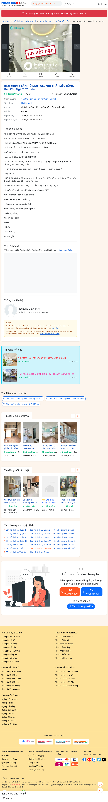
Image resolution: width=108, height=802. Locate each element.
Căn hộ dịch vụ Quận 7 (16, 537)
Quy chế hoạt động (9, 759)
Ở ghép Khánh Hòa (9, 724)
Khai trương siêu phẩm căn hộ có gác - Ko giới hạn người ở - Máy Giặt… (11, 447)
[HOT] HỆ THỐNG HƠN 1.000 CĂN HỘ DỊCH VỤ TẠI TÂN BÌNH (68, 447)
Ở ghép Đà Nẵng (8, 706)
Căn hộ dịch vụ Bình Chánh (39, 552)
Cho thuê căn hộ (10, 667)
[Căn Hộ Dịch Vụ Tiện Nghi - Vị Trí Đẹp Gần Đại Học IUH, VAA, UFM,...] (50, 432)
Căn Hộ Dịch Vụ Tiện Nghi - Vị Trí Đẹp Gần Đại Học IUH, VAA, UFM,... (49, 447)
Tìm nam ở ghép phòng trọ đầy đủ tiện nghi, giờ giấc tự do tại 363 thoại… (68, 501)
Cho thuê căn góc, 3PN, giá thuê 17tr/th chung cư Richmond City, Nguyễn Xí (12, 501)
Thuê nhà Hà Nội (62, 640)
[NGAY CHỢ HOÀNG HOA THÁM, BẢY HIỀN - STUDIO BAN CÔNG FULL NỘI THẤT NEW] (31, 432)
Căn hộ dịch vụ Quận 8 (40, 537)
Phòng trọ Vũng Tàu (9, 658)
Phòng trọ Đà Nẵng (9, 644)
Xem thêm (54, 328)
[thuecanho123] (63, 741)
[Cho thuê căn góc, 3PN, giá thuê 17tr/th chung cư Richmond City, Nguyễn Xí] (12, 486)
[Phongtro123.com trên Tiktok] (104, 761)
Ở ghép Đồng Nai (8, 717)
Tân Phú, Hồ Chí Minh (66, 510)
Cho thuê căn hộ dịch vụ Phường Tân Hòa (24, 398)
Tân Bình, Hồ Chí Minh (10, 455)
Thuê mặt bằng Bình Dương (66, 685)
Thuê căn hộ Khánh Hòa (10, 689)
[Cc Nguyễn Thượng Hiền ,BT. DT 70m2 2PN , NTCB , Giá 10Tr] (31, 486)
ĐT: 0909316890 (71, 592)
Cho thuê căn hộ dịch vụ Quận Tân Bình (39, 99)
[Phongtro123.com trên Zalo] (94, 761)
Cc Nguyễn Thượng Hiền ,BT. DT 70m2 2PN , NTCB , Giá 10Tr (30, 501)
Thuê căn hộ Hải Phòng (10, 685)
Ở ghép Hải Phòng (8, 720)
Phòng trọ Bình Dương (10, 651)
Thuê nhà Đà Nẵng (62, 647)
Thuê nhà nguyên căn (66, 632)
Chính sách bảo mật (9, 766)
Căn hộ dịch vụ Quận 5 (40, 533)
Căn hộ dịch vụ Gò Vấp (64, 544)
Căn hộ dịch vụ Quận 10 (16, 541)
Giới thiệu (5, 755)
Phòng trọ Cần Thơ (8, 647)
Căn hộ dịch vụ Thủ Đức (16, 552)
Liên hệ (4, 770)
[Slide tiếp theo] (76, 47)
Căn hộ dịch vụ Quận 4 (16, 533)
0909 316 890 (16, 785)
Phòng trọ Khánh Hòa (10, 661)
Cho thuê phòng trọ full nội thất (49, 501)
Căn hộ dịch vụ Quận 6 (64, 533)
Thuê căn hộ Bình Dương (11, 678)
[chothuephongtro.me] (81, 741)
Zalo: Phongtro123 (82, 606)
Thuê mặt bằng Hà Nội (64, 675)
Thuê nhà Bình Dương (64, 644)
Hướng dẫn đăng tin (36, 759)
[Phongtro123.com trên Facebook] (84, 761)
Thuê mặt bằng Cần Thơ (64, 682)
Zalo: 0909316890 (92, 592)
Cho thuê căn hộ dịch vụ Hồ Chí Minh (22, 404)
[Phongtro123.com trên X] (99, 761)
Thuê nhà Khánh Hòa (63, 658)
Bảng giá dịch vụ (34, 762)
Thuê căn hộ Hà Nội (9, 675)
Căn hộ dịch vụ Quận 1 (16, 530)
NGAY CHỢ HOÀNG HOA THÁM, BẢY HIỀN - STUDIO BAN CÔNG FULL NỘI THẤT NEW (31, 447)
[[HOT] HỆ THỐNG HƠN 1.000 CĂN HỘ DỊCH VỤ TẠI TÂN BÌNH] (68, 432)
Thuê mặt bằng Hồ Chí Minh (66, 671)
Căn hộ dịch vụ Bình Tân (40, 544)
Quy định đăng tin (35, 766)
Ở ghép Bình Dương (9, 710)
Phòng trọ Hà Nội (8, 640)
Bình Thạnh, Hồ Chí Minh (11, 512)
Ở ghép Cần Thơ (7, 713)
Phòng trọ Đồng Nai (9, 654)
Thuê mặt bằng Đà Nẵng (65, 678)
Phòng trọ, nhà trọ (11, 632)
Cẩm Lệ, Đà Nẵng (48, 510)
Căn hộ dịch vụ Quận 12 (64, 541)
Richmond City (10, 510)
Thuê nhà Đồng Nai (63, 651)
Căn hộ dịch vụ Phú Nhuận (14, 548)
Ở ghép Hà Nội (7, 703)
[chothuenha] (45, 741)
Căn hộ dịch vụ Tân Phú (64, 548)
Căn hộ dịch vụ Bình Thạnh (15, 544)
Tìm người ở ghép (10, 695)
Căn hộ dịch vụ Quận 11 (40, 541)
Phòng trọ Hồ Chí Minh (10, 636)
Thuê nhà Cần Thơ (62, 654)
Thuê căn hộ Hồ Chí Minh (11, 671)
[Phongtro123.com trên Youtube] (89, 761)
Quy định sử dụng (8, 762)
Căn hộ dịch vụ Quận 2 (40, 530)
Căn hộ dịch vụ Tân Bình (40, 548)
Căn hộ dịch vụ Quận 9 (64, 537)
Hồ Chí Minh (26, 103)
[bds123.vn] (27, 741)
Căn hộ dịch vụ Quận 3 (64, 530)
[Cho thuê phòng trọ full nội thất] (50, 486)
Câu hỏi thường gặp (36, 755)
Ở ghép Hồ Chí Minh (9, 699)
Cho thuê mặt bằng (65, 667)
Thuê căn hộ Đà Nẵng (10, 682)
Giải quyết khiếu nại (36, 770)
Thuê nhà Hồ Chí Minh (64, 636)
